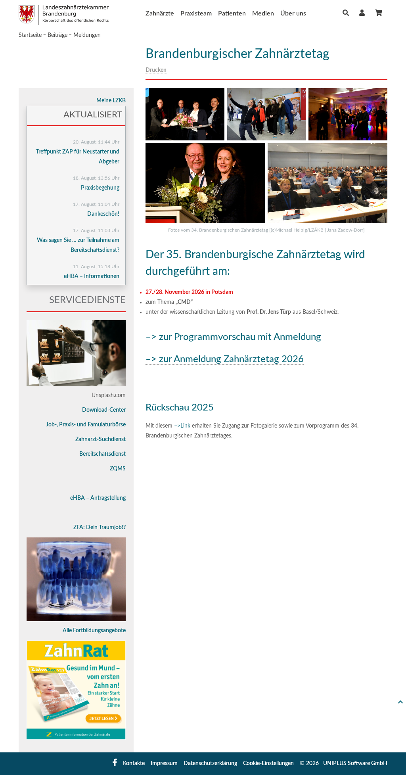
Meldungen (87, 35)
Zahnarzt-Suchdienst (100, 439)
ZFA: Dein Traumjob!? (99, 527)
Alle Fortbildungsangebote (94, 630)
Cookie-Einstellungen (268, 763)
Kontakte (134, 763)
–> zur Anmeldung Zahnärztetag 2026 (225, 359)
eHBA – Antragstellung (98, 498)
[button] (362, 13)
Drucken (156, 70)
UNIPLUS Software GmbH (355, 763)
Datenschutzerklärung (210, 763)
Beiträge (57, 35)
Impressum (164, 763)
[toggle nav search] (345, 13)
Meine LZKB (111, 101)
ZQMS (118, 469)
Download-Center (104, 410)
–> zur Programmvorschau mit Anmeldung (233, 337)
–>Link (182, 426)
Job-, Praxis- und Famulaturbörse (86, 425)
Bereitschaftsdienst (102, 454)
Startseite (30, 35)
